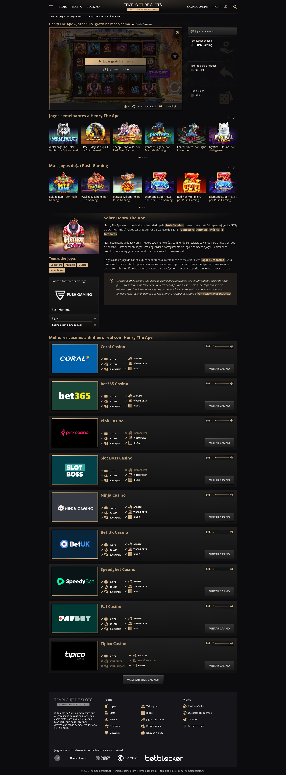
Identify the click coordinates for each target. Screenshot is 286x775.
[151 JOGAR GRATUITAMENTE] (159, 132)
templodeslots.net (195, 770)
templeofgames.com (125, 770)
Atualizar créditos (146, 106)
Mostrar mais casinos (143, 680)
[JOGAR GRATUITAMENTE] (95, 132)
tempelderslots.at (101, 770)
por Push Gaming (141, 24)
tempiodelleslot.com (171, 770)
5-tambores (57, 270)
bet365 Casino (114, 383)
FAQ (216, 7)
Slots (63, 7)
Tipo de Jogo (197, 90)
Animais (201, 229)
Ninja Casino (113, 495)
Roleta (77, 7)
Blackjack (93, 7)
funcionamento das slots (214, 293)
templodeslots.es (148, 770)
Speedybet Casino (118, 569)
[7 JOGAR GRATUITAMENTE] (63, 132)
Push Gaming (174, 225)
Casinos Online (197, 7)
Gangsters (187, 229)
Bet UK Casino (114, 532)
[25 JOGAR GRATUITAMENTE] (127, 132)
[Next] (234, 118)
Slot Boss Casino (116, 458)
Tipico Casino (113, 643)
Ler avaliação (171, 106)
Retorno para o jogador (203, 65)
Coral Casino (113, 346)
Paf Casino (111, 606)
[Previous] (229, 118)
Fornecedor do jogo (201, 40)
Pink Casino (112, 421)
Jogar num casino (204, 31)
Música (214, 229)
